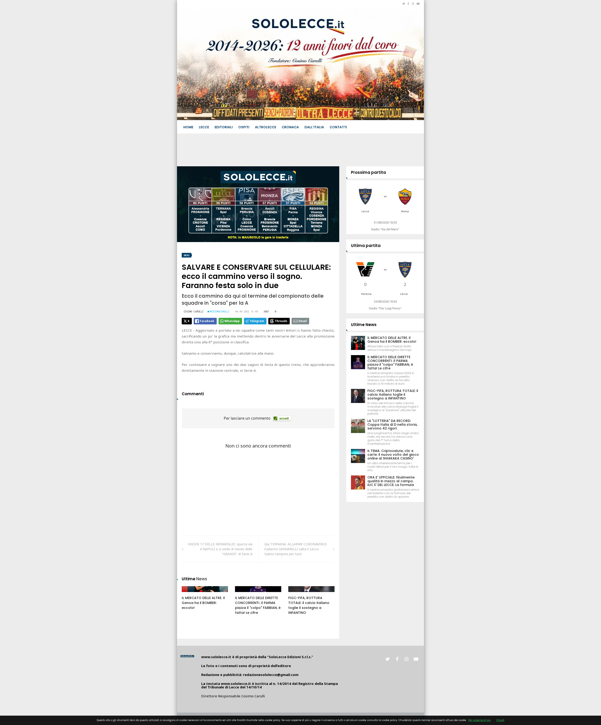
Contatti (338, 127)
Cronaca (290, 127)
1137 (243, 593)
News (186, 255)
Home (188, 127)
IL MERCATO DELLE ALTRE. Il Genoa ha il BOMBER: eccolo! (203, 603)
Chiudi (500, 720)
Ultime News (364, 324)
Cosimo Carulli (194, 311)
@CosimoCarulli (220, 311)
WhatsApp (232, 321)
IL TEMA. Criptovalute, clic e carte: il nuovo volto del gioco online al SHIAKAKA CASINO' (393, 454)
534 (296, 593)
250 (190, 593)
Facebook (207, 321)
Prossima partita (368, 172)
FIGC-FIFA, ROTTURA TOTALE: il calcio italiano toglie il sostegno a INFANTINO (308, 605)
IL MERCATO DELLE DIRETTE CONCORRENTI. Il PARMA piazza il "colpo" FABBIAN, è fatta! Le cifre (258, 605)
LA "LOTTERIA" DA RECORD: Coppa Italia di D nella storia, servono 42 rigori (392, 424)
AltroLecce (265, 127)
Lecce (204, 127)
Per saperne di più (479, 720)
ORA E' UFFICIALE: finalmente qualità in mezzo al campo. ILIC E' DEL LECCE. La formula (391, 481)
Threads (281, 321)
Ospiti (243, 127)
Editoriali (224, 127)
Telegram (257, 321)
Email (303, 321)
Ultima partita (366, 245)
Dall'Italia (314, 127)
